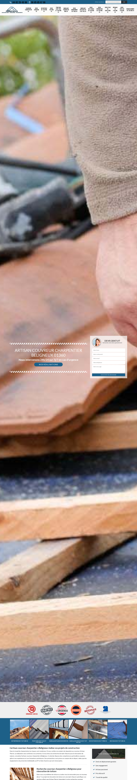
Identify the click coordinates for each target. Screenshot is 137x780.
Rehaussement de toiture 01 (130, 9)
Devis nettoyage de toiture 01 (91, 10)
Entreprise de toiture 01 (44, 9)
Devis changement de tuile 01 (74, 9)
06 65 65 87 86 (37, 2)
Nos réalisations (48, 364)
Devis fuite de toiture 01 (122, 10)
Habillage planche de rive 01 (66, 9)
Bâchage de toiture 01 (115, 10)
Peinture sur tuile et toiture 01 (58, 10)
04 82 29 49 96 (19, 2)
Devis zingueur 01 (36, 9)
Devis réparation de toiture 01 (99, 10)
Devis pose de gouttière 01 (108, 10)
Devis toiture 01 (51, 9)
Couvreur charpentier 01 (28, 9)
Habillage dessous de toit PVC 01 (83, 9)
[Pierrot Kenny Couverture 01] (12, 9)
